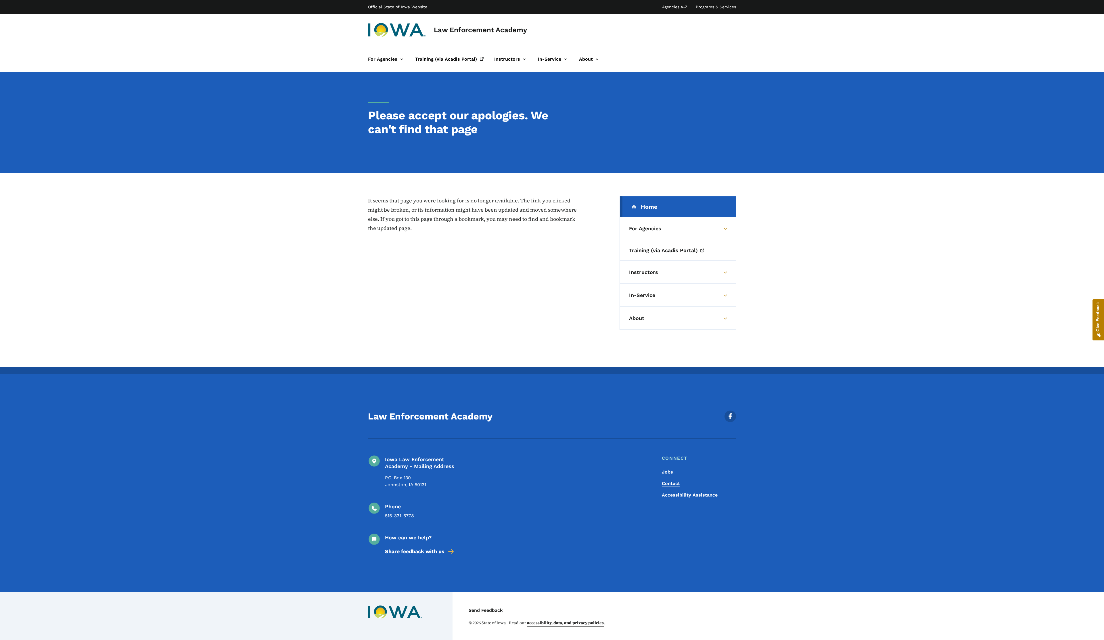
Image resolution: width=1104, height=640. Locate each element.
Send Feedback (486, 610)
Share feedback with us (414, 551)
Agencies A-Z (674, 7)
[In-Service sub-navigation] (565, 59)
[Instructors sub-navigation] (524, 59)
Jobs (667, 472)
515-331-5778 (399, 515)
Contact (671, 483)
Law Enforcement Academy (480, 30)
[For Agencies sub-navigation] (401, 59)
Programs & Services (716, 7)
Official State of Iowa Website (397, 7)
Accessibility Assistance (690, 495)
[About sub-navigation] (597, 59)
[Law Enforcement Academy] (397, 30)
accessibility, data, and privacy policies (565, 623)
